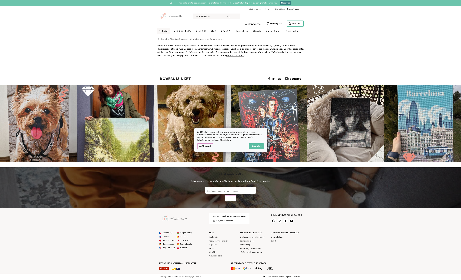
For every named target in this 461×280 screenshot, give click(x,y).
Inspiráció (213, 244)
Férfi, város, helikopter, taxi (283, 52)
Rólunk (268, 9)
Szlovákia (166, 236)
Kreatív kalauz (277, 237)
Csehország (167, 233)
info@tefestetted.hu (224, 221)
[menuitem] (163, 31)
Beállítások (205, 146)
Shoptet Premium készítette (275, 277)
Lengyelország (169, 240)
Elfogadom (256, 146)
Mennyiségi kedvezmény (250, 248)
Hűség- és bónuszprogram (251, 252)
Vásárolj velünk (255, 9)
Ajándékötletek (215, 256)
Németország (168, 244)
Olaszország (185, 240)
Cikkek (273, 241)
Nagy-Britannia (169, 248)
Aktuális (212, 252)
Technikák (213, 237)
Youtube (295, 79)
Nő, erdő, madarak (235, 55)
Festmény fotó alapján (218, 241)
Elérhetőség (280, 9)
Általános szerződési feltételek (252, 237)
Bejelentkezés (252, 24)
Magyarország (186, 233)
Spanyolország (186, 244)
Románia (184, 236)
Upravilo (293, 277)
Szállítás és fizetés (247, 241)
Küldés (230, 198)
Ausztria (183, 248)
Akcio (211, 248)
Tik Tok (276, 79)
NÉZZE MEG (285, 3)
